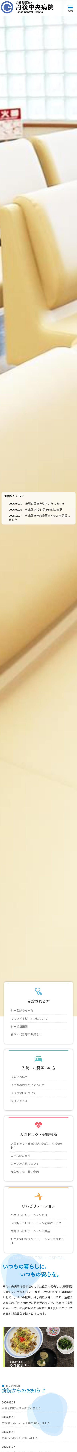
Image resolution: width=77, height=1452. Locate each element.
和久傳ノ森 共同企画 (25, 1172)
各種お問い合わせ (38, 210)
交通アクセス (19, 1101)
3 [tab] (38, 1363)
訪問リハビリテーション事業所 (30, 1231)
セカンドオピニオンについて (29, 1018)
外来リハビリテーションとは (29, 1215)
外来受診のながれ (22, 1010)
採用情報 (38, 104)
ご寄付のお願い (38, 198)
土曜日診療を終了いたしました (44, 503)
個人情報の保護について (38, 187)
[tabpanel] (38, 1347)
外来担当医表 (19, 1026)
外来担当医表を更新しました (20, 1438)
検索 (61, 39)
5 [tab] (50, 1363)
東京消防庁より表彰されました (21, 1408)
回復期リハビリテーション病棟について (36, 1223)
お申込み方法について (25, 1163)
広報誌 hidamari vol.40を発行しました (26, 1423)
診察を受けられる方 (38, 60)
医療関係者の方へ (38, 82)
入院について (19, 1077)
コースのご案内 (20, 1155)
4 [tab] (44, 1363)
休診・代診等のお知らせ (26, 1034)
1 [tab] (27, 1363)
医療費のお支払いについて (27, 1085)
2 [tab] (33, 1363)
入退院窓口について (23, 1093)
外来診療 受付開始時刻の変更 (43, 509)
